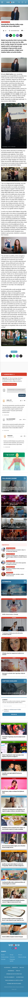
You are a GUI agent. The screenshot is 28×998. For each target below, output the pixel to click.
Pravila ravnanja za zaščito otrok (14, 980)
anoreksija (14, 351)
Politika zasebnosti (9, 977)
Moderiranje (11, 970)
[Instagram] (22, 2)
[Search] (19, 2)
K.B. (5, 30)
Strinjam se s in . (12, 710)
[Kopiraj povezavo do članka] (20, 35)
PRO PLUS (22, 967)
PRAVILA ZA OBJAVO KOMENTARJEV (9, 384)
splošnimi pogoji (13, 709)
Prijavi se (22, 395)
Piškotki (18, 970)
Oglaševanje (7, 967)
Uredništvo (15, 967)
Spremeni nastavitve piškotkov (14, 974)
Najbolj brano (5, 544)
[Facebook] (25, 2)
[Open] (2, 2)
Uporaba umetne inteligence (14, 983)
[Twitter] (10, 35)
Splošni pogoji (20, 977)
